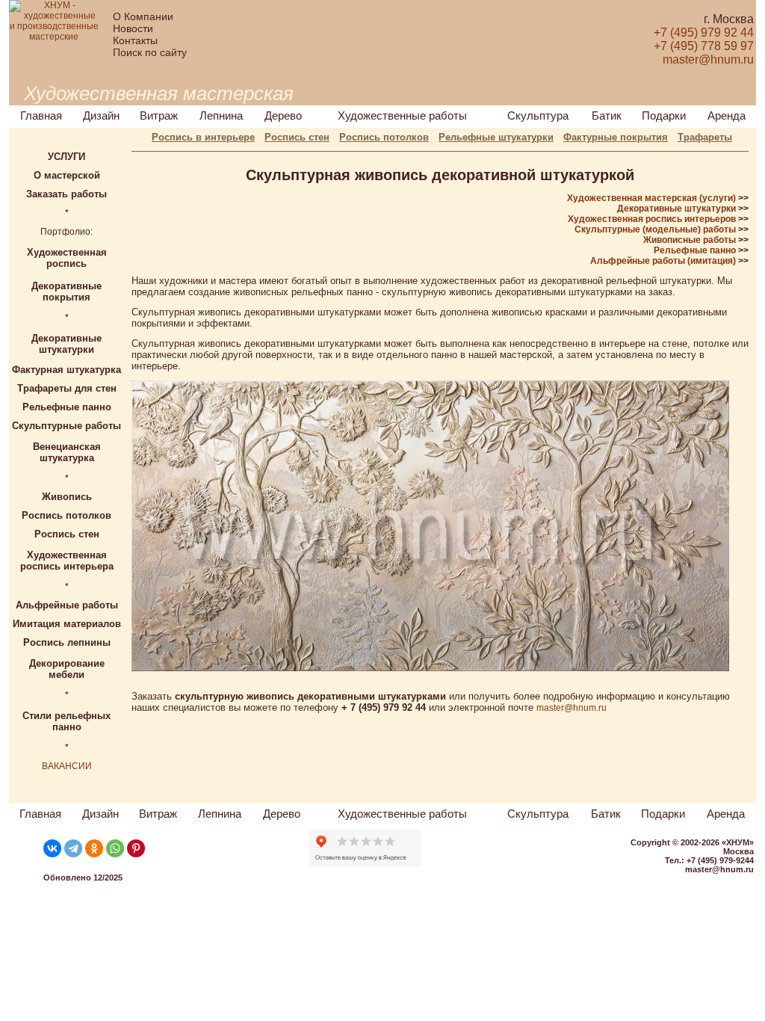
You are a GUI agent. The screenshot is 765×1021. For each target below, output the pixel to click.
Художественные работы (402, 115)
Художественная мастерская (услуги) (651, 198)
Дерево (283, 115)
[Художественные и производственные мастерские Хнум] (54, 36)
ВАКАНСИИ (67, 766)
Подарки (664, 115)
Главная (41, 115)
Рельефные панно (695, 250)
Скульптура (538, 115)
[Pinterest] (136, 848)
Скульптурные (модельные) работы (655, 229)
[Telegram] (73, 848)
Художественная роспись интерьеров (652, 219)
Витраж (159, 115)
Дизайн (101, 115)
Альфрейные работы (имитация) (663, 261)
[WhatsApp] (115, 848)
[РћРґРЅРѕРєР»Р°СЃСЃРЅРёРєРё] (94, 848)
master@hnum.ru (571, 708)
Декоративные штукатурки (676, 208)
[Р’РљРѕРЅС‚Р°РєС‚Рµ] (52, 848)
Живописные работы (689, 240)
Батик (607, 115)
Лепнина (221, 115)
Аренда (726, 115)
